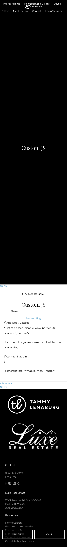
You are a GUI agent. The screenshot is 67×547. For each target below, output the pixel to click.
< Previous (6, 383)
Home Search (13, 522)
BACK (3, 286)
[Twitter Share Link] (14, 319)
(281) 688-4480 (14, 508)
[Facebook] (6, 483)
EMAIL (17, 534)
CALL (49, 534)
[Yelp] (18, 483)
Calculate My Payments (19, 541)
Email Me (11, 476)
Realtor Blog (33, 318)
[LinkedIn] (14, 483)
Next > (4, 387)
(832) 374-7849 (14, 472)
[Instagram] (9, 483)
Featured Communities (19, 526)
